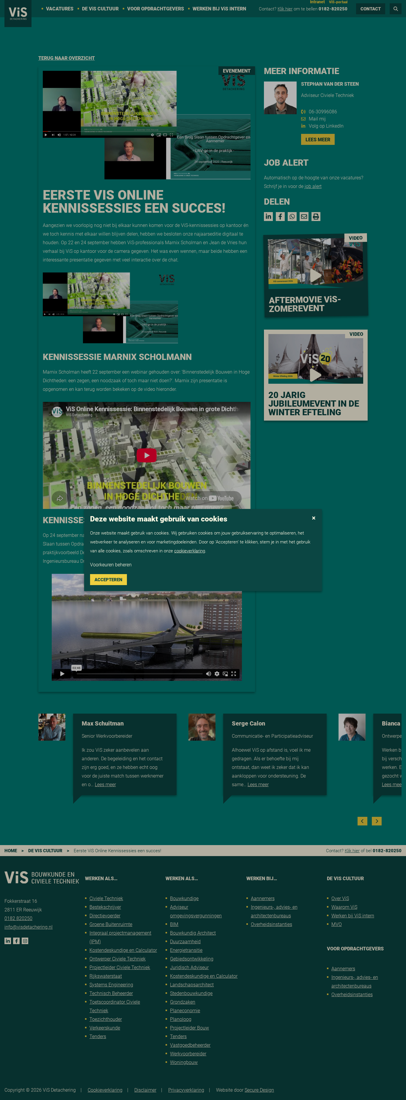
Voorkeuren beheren (111, 564)
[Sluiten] (313, 518)
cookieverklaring (189, 551)
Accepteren (108, 579)
